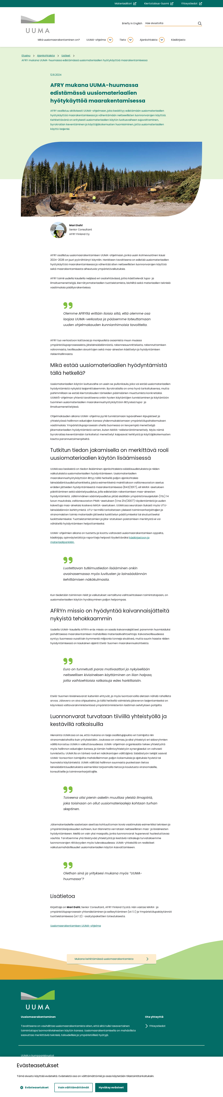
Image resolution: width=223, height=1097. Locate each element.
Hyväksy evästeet (111, 1087)
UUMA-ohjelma (96, 39)
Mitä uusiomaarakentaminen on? (59, 39)
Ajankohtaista (148, 39)
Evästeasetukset (37, 1087)
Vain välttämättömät (73, 1087)
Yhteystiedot (191, 3)
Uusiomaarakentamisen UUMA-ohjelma (75, 926)
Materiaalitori (125, 3)
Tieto (122, 39)
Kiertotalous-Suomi (158, 3)
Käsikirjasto (178, 39)
